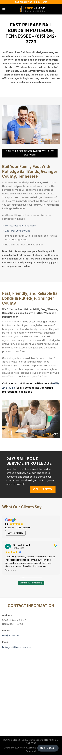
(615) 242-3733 (10, 635)
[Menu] (4, 9)
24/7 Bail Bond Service (17, 230)
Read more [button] (10, 570)
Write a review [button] (15, 532)
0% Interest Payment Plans (20, 225)
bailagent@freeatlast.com (17, 647)
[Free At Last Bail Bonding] (31, 9)
